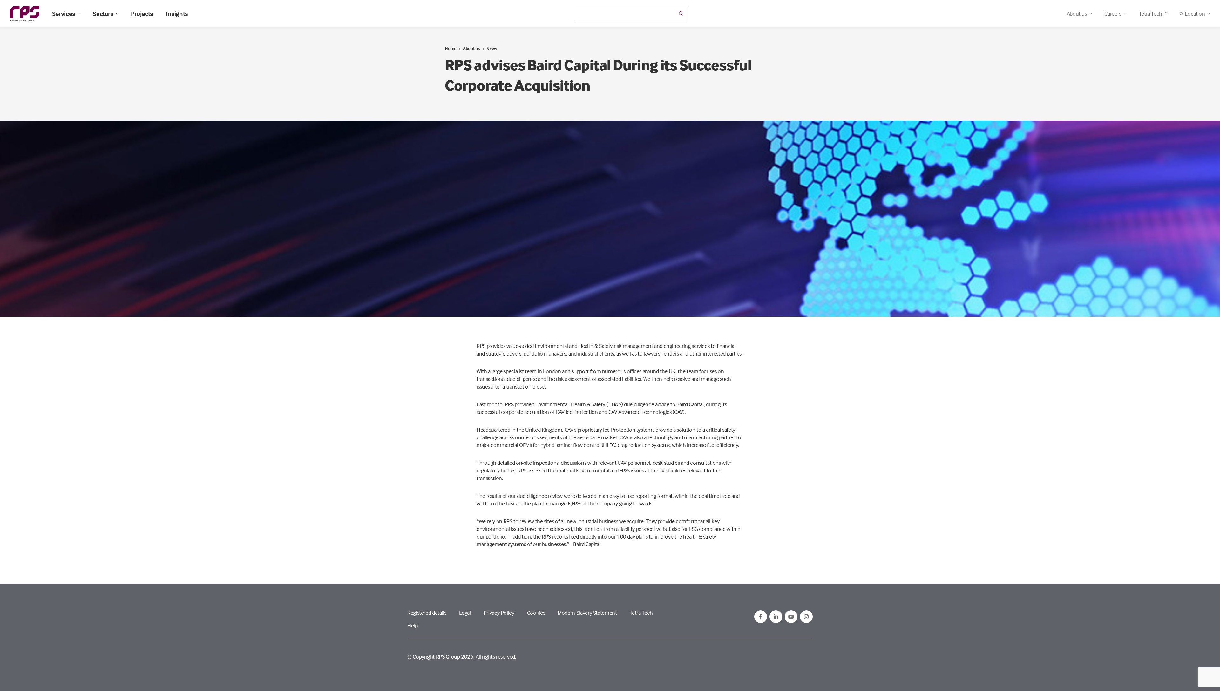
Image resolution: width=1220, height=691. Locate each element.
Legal (465, 612)
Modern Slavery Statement (587, 612)
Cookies (536, 612)
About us (471, 48)
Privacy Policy (499, 612)
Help (412, 625)
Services (63, 13)
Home (450, 48)
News (491, 48)
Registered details (426, 612)
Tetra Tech (1150, 13)
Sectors (103, 13)
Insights (177, 13)
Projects (142, 13)
